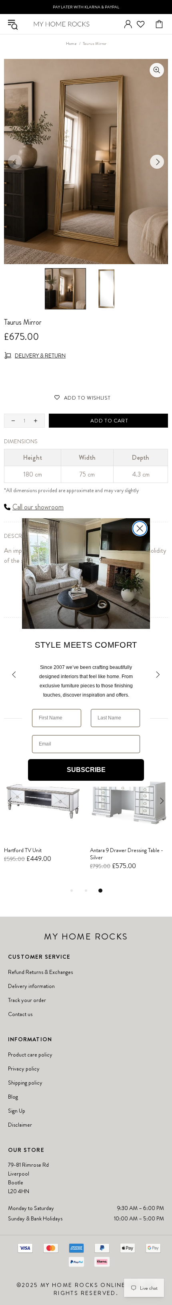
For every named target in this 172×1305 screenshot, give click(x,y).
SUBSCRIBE (86, 769)
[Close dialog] (140, 528)
